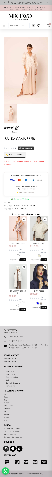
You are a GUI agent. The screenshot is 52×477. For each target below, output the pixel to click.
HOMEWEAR (18, 206)
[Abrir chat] (5, 471)
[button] (26, 3)
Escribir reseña (27, 148)
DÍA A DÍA (15, 209)
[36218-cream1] (26, 70)
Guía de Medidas (15, 155)
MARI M (23, 209)
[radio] (18, 255)
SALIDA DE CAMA (30, 206)
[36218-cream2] (10, 114)
